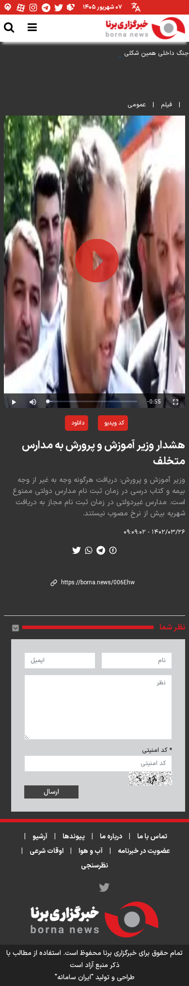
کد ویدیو (114, 423)
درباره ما (111, 837)
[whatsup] (88, 550)
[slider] (92, 401)
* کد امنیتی (157, 750)
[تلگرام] (46, 7)
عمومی (136, 105)
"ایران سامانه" (74, 977)
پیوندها (74, 837)
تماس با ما (152, 837)
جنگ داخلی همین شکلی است (149, 53)
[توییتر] (58, 7)
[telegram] (100, 550)
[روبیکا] (71, 7)
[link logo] (145, 28)
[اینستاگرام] (33, 7)
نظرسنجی (94, 866)
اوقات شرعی (46, 851)
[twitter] (76, 550)
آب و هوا (91, 851)
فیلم (166, 105)
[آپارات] (20, 7)
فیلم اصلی (54, 448)
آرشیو (39, 837)
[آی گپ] (8, 7)
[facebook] (113, 550)
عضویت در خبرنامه (144, 851)
